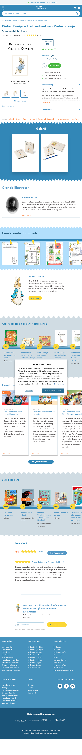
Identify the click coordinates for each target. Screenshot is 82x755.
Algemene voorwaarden (41, 730)
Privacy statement (27, 730)
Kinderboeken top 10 (9, 698)
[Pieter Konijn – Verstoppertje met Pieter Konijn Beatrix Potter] (28, 346)
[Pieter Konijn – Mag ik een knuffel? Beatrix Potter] (44, 346)
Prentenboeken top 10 (9, 701)
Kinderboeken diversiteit (10, 662)
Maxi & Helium (58, 668)
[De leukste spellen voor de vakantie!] (44, 422)
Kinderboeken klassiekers (10, 660)
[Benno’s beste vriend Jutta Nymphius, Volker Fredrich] (28, 504)
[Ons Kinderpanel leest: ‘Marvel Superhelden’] (15, 422)
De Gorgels (57, 647)
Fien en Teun (58, 655)
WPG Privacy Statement (33, 629)
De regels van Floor (60, 665)
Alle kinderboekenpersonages (64, 670)
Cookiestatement (55, 730)
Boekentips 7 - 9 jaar (35, 657)
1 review (40, 35)
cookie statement (58, 384)
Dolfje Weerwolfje (60, 652)
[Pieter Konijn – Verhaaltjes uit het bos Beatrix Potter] (11, 346)
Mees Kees (57, 662)
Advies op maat (33, 690)
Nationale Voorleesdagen (10, 690)
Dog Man (57, 649)
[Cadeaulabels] (55, 253)
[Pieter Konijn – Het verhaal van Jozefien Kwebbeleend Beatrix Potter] (61, 347)
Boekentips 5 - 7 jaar (35, 655)
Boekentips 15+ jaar (34, 665)
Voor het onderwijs (8, 703)
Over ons (31, 685)
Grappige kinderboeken (10, 665)
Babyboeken (6, 655)
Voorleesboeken (7, 647)
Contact (30, 688)
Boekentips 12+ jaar (34, 662)
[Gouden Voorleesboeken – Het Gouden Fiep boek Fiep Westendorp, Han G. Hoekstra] (44, 506)
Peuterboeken (6, 652)
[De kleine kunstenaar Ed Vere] (11, 502)
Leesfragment (21, 101)
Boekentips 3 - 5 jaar (35, 652)
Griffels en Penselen (8, 693)
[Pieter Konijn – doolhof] (32, 253)
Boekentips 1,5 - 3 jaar (35, 649)
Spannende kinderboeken (10, 668)
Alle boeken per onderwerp (11, 670)
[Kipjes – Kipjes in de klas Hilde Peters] (61, 502)
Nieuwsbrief (32, 693)
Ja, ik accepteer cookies (53, 391)
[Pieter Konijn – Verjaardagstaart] (10, 253)
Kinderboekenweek (8, 685)
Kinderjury (5, 688)
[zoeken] (77, 13)
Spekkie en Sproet (60, 660)
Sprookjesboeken (8, 657)
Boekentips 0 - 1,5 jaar (35, 647)
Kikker (56, 657)
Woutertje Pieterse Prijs (10, 695)
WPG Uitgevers (53, 733)
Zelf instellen (29, 391)
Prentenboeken (7, 649)
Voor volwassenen (34, 668)
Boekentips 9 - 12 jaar (35, 660)
